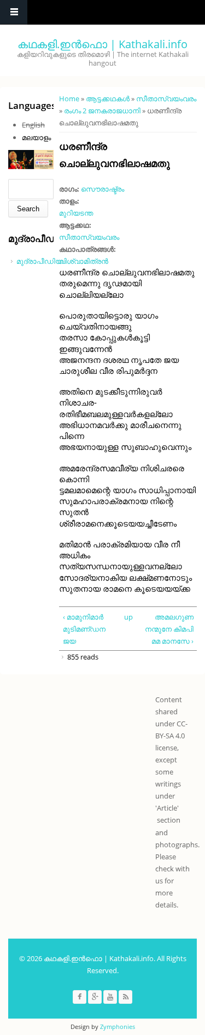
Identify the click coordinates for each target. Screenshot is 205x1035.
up (127, 617)
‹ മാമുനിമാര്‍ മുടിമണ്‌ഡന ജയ (84, 629)
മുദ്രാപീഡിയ (39, 261)
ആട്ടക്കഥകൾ (108, 98)
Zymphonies (117, 1026)
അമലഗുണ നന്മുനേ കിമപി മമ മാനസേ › (169, 629)
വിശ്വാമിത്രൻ (83, 261)
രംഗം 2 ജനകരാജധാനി (102, 110)
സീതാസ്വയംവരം (166, 98)
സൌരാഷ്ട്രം (102, 189)
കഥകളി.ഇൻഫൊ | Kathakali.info (102, 44)
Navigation (13, 12)
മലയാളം (36, 137)
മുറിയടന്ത (76, 213)
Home (69, 98)
